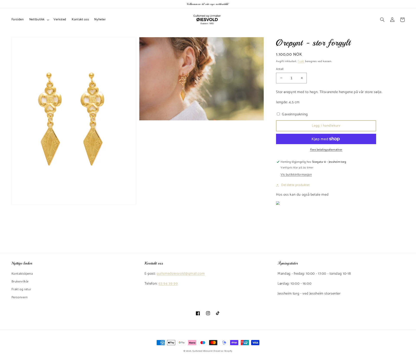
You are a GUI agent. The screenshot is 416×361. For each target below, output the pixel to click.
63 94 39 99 (168, 284)
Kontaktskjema (22, 273)
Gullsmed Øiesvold (202, 351)
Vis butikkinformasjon (296, 174)
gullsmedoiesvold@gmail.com (181, 274)
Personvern (19, 297)
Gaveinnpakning (294, 114)
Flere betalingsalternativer (326, 150)
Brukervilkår (20, 281)
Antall (280, 69)
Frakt (301, 61)
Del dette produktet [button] (295, 185)
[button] (38, 19)
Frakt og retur (21, 289)
